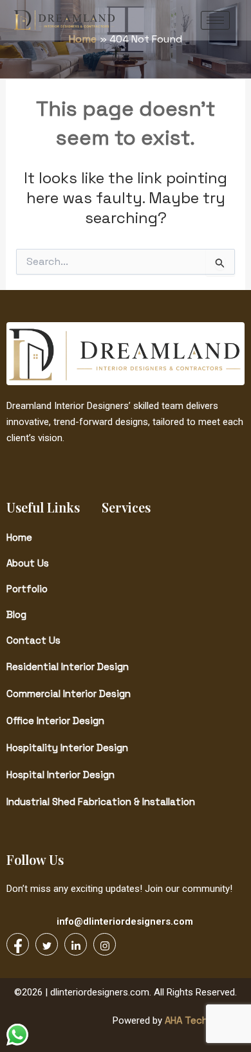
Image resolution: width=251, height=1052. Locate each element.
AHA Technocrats (203, 1020)
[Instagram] (104, 944)
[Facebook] (17, 944)
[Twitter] (46, 944)
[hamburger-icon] (215, 20)
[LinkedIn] (75, 944)
